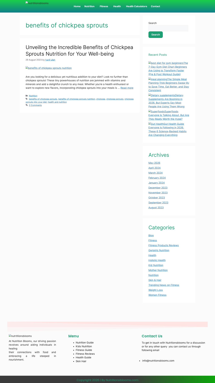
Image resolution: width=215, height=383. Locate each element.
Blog (151, 235)
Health (117, 6)
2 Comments (35, 105)
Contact (155, 6)
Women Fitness (157, 295)
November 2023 (158, 192)
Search (152, 23)
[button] (90, 6)
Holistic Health (157, 260)
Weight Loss (155, 290)
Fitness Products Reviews (163, 245)
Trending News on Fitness (163, 285)
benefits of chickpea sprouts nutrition (76, 99)
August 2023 (156, 207)
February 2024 (157, 177)
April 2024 (154, 167)
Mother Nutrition (158, 270)
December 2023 (157, 187)
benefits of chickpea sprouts (43, 99)
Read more (127, 87)
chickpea (100, 99)
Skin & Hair (154, 280)
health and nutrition (57, 102)
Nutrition (89, 6)
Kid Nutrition (155, 265)
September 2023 (158, 202)
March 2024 (155, 172)
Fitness (104, 6)
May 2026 (154, 162)
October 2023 (156, 197)
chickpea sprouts (114, 99)
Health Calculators (136, 6)
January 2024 (156, 182)
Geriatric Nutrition (158, 250)
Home (77, 6)
